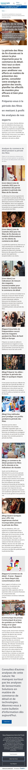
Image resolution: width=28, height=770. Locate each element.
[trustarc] (22, 768)
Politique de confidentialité (7, 768)
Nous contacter (19, 3)
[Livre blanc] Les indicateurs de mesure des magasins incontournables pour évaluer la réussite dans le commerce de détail (12, 284)
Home (3, 11)
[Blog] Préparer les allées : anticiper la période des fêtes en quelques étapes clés (12, 375)
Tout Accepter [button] (13, 754)
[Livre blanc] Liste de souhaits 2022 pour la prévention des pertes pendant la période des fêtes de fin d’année (11, 187)
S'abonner (7, 722)
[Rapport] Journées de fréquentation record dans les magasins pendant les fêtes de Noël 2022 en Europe (12, 333)
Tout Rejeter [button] (13, 763)
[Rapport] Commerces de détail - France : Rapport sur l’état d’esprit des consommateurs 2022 (12, 577)
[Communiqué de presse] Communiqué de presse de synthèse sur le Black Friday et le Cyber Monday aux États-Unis (12, 622)
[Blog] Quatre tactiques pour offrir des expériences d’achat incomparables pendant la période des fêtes (12, 520)
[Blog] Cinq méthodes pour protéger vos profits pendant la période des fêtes (12, 417)
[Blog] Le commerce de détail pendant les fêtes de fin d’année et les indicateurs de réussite (11, 464)
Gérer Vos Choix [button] (13, 759)
